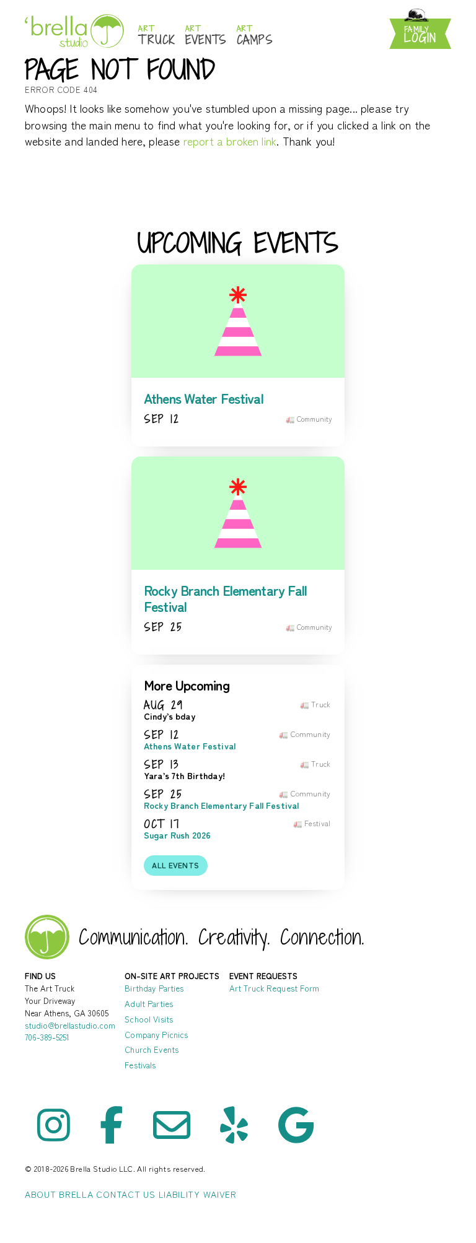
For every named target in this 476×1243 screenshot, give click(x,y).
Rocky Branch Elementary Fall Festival (225, 598)
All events (175, 865)
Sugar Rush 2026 (177, 835)
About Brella (59, 1194)
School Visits (149, 1019)
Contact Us (125, 1194)
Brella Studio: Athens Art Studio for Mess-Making (74, 30)
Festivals (140, 1065)
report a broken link (230, 141)
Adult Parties (149, 1004)
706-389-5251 (47, 1037)
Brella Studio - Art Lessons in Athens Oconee (47, 937)
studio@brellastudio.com (70, 1025)
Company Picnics (156, 1034)
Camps (255, 36)
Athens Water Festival (203, 398)
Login (420, 35)
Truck (156, 36)
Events (206, 36)
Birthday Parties (154, 988)
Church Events (151, 1049)
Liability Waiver (198, 1194)
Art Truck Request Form (274, 988)
